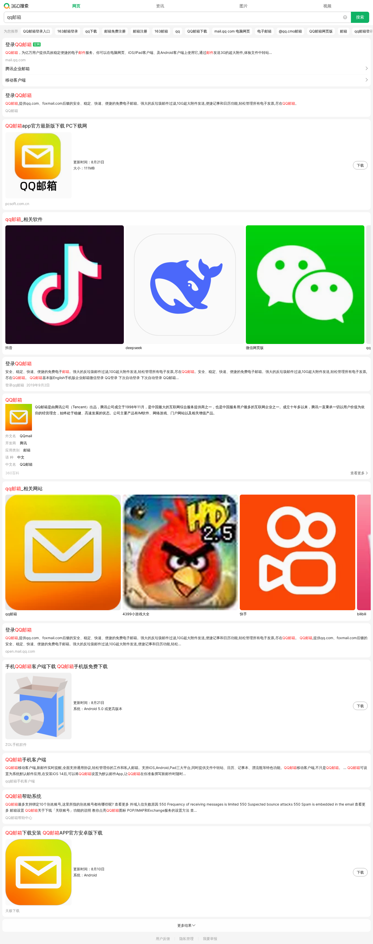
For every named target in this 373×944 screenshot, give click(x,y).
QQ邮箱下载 (197, 31)
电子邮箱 (264, 31)
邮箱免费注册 (115, 31)
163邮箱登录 (67, 31)
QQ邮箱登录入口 (36, 31)
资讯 (160, 5)
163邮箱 (161, 31)
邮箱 (343, 31)
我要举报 (210, 938)
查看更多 (357, 473)
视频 (327, 5)
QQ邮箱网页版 (321, 31)
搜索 (360, 17)
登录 (18, 45)
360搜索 (17, 5)
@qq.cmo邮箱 (290, 31)
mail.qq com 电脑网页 (232, 31)
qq (177, 31)
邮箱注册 (140, 31)
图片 (244, 5)
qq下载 (91, 31)
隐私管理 (186, 938)
